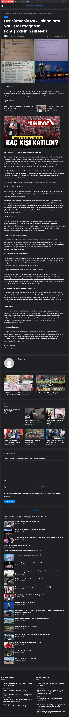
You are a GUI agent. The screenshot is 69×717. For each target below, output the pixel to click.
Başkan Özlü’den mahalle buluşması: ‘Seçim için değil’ (55, 441)
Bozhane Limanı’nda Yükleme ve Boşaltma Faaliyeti (32, 619)
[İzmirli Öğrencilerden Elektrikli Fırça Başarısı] (9, 645)
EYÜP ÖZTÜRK (11, 36)
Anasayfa (8, 13)
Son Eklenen (35, 510)
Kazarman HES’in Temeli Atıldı (25, 603)
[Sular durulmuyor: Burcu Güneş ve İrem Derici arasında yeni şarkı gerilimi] (9, 540)
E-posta (7, 487)
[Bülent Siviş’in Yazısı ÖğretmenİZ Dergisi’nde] (13, 434)
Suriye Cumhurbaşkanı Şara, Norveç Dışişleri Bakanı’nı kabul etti (25, 517)
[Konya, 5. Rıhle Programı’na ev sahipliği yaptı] (9, 532)
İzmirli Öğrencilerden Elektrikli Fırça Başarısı (29, 642)
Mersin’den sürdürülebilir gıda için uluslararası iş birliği (54, 422)
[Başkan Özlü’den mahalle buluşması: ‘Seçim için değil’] (55, 434)
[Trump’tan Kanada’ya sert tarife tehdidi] (9, 557)
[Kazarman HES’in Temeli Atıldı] (9, 605)
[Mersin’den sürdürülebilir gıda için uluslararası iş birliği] (55, 413)
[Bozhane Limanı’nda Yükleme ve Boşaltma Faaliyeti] (9, 621)
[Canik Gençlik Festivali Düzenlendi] (34, 434)
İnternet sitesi (40, 487)
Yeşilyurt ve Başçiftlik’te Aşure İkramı (27, 521)
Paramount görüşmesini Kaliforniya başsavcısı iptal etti (22, 550)
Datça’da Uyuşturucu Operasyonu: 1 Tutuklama (33, 421)
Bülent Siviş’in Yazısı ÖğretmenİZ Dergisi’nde (12, 441)
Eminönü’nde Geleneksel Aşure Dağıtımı (12, 410)
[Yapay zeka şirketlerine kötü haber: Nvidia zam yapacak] (9, 565)
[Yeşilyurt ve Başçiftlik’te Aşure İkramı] (41, 108)
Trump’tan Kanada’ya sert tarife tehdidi (28, 555)
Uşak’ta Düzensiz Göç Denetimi (25, 658)
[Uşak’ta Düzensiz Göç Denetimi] (9, 660)
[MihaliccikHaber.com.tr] (34, 5)
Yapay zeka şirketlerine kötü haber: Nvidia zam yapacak (33, 563)
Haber (13, 13)
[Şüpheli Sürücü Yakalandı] (9, 653)
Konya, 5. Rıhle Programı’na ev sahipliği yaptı (27, 1)
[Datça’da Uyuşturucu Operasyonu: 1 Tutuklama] (34, 413)
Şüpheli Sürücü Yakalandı (23, 650)
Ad (5, 480)
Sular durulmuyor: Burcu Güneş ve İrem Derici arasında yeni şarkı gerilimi (39, 537)
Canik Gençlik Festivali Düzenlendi (32, 441)
